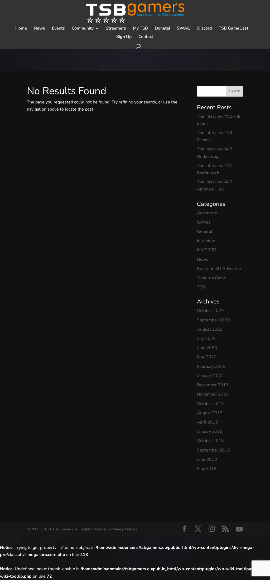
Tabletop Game (211, 278)
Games (203, 222)
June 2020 (207, 348)
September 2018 (213, 450)
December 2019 (212, 385)
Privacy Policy (123, 529)
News (202, 259)
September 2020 (213, 320)
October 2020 (210, 310)
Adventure (207, 213)
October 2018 (210, 441)
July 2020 (206, 338)
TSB (201, 287)
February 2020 (211, 366)
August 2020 (210, 329)
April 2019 (207, 422)
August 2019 (210, 413)
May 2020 (206, 357)
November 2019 (213, 394)
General (204, 231)
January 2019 (210, 431)
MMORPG (206, 250)
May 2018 (206, 469)
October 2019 (210, 404)
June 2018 (207, 459)
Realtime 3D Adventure (220, 269)
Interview (206, 241)
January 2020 (210, 376)
